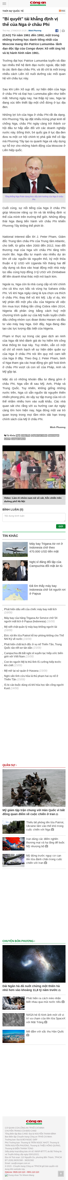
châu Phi (26, 435)
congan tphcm (18, 439)
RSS (63, 11)
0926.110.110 (19, 1172)
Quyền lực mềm (39, 435)
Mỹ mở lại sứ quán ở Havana (21, 670)
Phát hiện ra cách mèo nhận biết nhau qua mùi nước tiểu (44, 1000)
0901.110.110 (33, 1172)
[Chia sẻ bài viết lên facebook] (56, 30)
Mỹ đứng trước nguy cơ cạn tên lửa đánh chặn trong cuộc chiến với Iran (44, 859)
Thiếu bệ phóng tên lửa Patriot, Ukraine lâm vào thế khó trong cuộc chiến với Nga (45, 826)
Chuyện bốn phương (18, 941)
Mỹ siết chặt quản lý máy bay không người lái (30, 626)
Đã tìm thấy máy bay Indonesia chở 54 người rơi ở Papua (47, 589)
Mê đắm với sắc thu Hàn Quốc (45, 1031)
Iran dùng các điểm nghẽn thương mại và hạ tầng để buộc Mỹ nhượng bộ (45, 842)
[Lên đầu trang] (61, 1174)
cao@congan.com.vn (20, 1163)
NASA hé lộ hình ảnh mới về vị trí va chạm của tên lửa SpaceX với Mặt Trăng (45, 1018)
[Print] (63, 30)
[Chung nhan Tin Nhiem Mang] (19, 1175)
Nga (18, 435)
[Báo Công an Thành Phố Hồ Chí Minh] (38, 3)
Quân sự (9, 765)
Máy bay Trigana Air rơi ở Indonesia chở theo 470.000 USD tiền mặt (46, 547)
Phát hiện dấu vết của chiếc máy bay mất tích (30, 609)
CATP (7, 439)
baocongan (54, 435)
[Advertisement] (34, 728)
